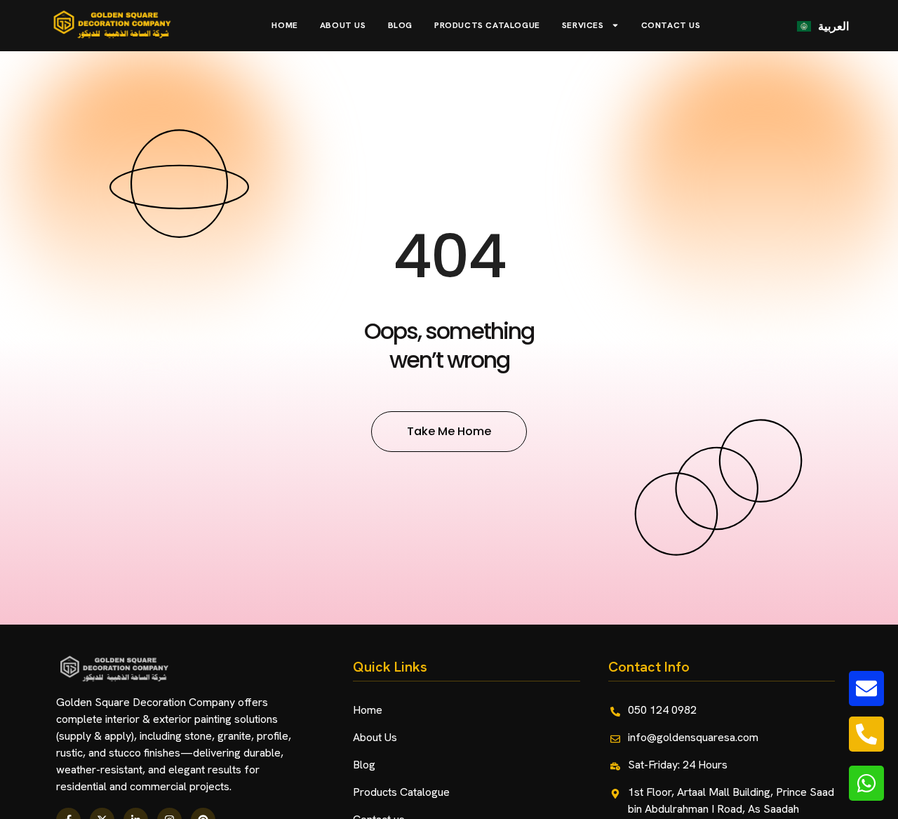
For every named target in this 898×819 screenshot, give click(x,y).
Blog (400, 25)
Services (583, 25)
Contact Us (671, 25)
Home (284, 25)
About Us (343, 25)
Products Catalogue (487, 25)
